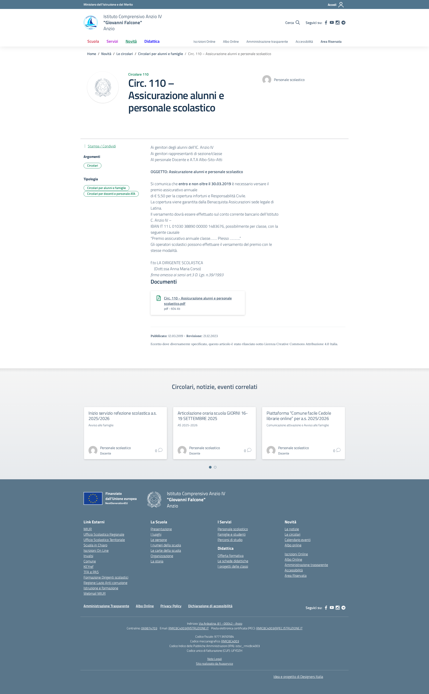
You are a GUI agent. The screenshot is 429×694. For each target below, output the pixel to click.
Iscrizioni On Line (96, 550)
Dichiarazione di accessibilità (210, 606)
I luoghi (156, 534)
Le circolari (292, 534)
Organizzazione (162, 555)
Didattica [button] (152, 41)
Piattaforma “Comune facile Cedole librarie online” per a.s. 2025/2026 (299, 416)
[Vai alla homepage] (91, 23)
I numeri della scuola (166, 545)
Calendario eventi (298, 539)
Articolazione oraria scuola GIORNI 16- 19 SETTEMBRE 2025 (213, 416)
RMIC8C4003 (230, 641)
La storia (157, 561)
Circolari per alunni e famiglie (106, 187)
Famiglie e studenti (232, 534)
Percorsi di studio (230, 539)
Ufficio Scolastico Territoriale (104, 539)
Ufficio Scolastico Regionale (104, 534)
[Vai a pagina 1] (210, 467)
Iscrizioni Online (204, 41)
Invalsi (88, 555)
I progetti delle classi (233, 566)
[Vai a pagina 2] (215, 467)
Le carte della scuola (166, 550)
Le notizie (292, 529)
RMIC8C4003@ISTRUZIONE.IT (188, 628)
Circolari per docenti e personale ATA (111, 193)
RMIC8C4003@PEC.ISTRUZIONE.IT (279, 628)
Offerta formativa (231, 555)
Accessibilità (304, 41)
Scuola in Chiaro (95, 545)
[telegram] (343, 23)
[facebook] (326, 23)
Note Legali (214, 658)
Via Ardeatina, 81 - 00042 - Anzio (220, 623)
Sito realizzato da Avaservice (214, 663)
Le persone (159, 539)
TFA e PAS (91, 572)
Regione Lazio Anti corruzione (105, 582)
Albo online (293, 545)
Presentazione (161, 529)
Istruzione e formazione (101, 588)
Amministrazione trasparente (267, 41)
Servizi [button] (112, 41)
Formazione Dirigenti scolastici (106, 577)
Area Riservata (331, 41)
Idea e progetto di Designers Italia (298, 676)
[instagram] (338, 23)
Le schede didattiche (233, 561)
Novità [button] (131, 41)
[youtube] (332, 23)
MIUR (88, 529)
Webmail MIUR (95, 593)
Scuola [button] (93, 41)
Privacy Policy (170, 606)
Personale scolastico (233, 529)
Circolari (92, 165)
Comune (90, 561)
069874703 (149, 628)
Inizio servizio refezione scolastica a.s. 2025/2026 (122, 416)
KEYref (88, 566)
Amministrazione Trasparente (106, 606)
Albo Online (231, 41)
